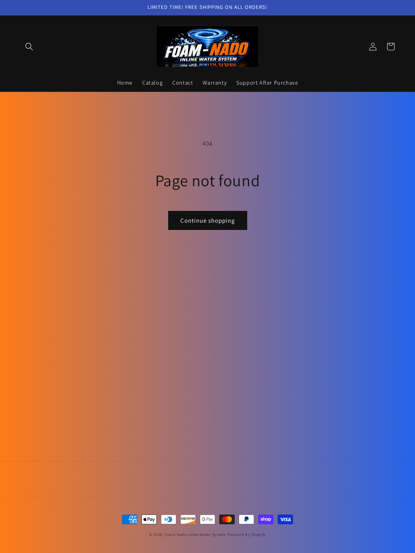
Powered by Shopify (246, 534)
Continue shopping (207, 220)
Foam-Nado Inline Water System (195, 534)
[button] (29, 46)
